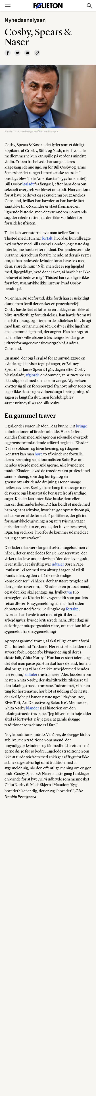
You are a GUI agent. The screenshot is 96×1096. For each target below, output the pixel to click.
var (69, 592)
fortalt (47, 238)
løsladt (28, 184)
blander (32, 708)
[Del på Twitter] (17, 53)
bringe (81, 426)
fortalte (72, 609)
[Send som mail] (27, 53)
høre (39, 454)
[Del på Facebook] (7, 53)
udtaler (58, 564)
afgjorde (32, 375)
